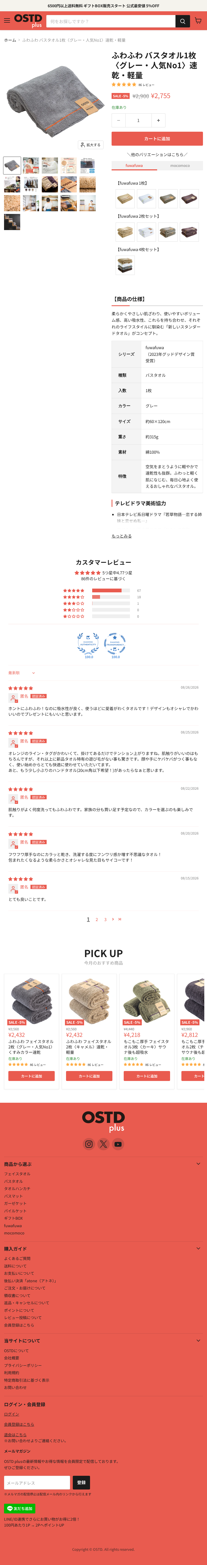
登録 (81, 1482)
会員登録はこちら (19, 1325)
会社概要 (11, 1357)
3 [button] (105, 919)
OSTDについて (16, 1350)
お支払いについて (19, 1273)
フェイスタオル (17, 1173)
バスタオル (13, 1181)
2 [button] (97, 919)
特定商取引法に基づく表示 (26, 1380)
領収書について (17, 1295)
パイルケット (15, 1210)
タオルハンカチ (17, 1188)
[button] (74, 590)
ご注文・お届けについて (25, 1288)
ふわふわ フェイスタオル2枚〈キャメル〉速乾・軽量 (88, 1046)
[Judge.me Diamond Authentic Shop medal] (88, 643)
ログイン (11, 1414)
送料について (15, 1266)
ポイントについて (19, 1310)
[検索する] (182, 21)
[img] (20, 688)
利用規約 (11, 1372)
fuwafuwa (134, 165)
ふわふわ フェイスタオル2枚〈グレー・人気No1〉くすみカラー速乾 (31, 1046)
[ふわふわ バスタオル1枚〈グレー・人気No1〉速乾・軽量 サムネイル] (12, 165)
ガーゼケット (15, 1203)
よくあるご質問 (17, 1258)
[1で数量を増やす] (158, 120)
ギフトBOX (13, 1218)
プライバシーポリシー (23, 1365)
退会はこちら (15, 1434)
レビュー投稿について (23, 1317)
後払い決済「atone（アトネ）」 (31, 1280)
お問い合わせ (15, 1387)
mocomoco (180, 165)
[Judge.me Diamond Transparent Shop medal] (115, 643)
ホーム (10, 40)
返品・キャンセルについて (26, 1302)
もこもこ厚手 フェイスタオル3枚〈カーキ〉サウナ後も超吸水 (146, 1046)
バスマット (13, 1196)
